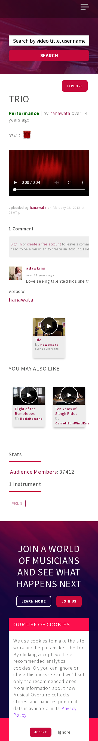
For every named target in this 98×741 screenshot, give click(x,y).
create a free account (44, 244)
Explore (75, 86)
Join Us (69, 601)
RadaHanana (31, 418)
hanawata (60, 113)
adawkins (35, 268)
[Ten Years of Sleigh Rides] (69, 396)
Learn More (34, 601)
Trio (38, 340)
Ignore (64, 732)
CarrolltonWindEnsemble (74, 423)
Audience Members (33, 471)
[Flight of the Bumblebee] (29, 396)
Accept (40, 732)
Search (49, 55)
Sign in (16, 244)
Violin (17, 503)
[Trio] (49, 327)
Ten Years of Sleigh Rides (66, 411)
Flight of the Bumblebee (25, 411)
